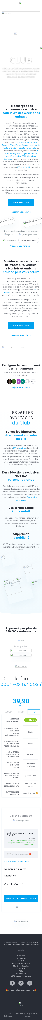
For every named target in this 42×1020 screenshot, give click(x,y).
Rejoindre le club (21, 202)
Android (26, 167)
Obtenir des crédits (21, 212)
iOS (18, 167)
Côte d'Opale (15, 145)
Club (34, 712)
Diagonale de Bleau (23, 142)
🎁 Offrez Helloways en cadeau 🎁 (21, 990)
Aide (21, 971)
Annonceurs (21, 973)
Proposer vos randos (20, 246)
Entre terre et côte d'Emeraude (22, 148)
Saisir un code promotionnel (16, 861)
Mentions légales (21, 966)
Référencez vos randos (21, 976)
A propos (21, 956)
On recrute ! (21, 968)
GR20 (24, 156)
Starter (8, 711)
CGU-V (21, 961)
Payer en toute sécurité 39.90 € (21, 899)
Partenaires (21, 958)
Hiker (21, 711)
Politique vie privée (21, 963)
